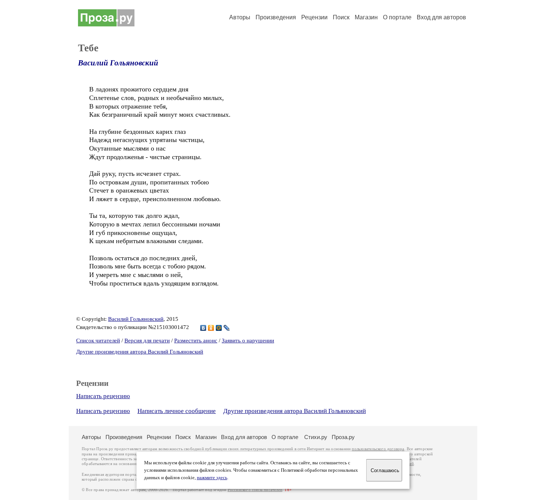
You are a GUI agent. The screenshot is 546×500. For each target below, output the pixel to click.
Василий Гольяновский (118, 62)
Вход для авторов (441, 17)
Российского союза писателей (255, 490)
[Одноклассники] (211, 328)
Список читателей (98, 340)
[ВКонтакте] (203, 328)
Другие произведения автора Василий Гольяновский (139, 352)
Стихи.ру (315, 437)
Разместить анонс (195, 340)
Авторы (239, 17)
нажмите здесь (212, 477)
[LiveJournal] (227, 328)
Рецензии (314, 17)
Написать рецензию (103, 396)
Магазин (366, 17)
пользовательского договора (378, 449)
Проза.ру (343, 437)
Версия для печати (147, 340)
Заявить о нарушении (248, 340)
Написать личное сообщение (176, 410)
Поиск (341, 17)
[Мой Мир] (219, 328)
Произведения (276, 17)
